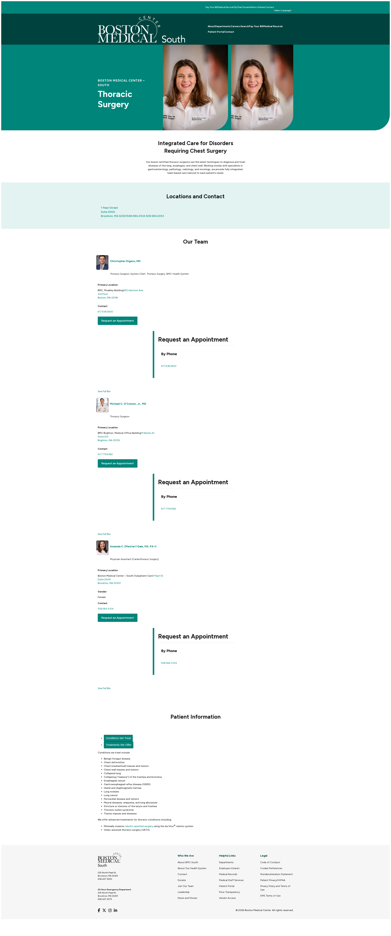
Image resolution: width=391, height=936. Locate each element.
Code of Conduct (270, 862)
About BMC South (188, 862)
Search (245, 26)
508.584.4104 (136, 216)
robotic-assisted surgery (139, 826)
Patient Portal (216, 31)
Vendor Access (227, 898)
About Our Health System (192, 868)
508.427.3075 (105, 899)
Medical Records (225, 7)
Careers (235, 26)
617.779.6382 (105, 454)
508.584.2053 (155, 216)
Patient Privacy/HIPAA (272, 880)
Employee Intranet (229, 868)
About (211, 26)
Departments (223, 26)
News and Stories (187, 898)
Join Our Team (186, 886)
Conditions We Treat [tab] (118, 738)
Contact (270, 7)
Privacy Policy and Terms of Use (275, 888)
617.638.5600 (105, 311)
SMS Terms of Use (270, 895)
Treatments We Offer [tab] (118, 744)
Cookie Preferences (271, 868)
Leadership (184, 892)
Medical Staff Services (231, 880)
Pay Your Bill (211, 7)
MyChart (238, 7)
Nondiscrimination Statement (276, 874)
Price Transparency (229, 892)
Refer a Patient (257, 7)
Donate (246, 7)
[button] (117, 321)
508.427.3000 (105, 879)
